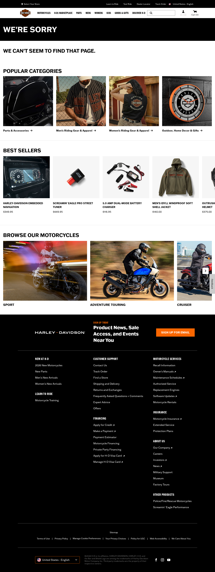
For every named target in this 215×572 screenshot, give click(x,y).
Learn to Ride (112, 4)
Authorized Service (164, 383)
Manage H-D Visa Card (107, 461)
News (156, 466)
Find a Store (100, 377)
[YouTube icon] (169, 560)
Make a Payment (103, 431)
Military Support (163, 472)
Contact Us (100, 365)
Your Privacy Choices (115, 538)
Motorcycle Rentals (164, 402)
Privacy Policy (61, 538)
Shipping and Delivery (106, 383)
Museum (158, 478)
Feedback (212, 284)
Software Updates (164, 396)
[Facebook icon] (156, 560)
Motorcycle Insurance (166, 418)
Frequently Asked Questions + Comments (118, 396)
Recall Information (164, 365)
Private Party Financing (107, 449)
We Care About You (181, 538)
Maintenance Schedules (167, 377)
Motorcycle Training (47, 400)
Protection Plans (163, 431)
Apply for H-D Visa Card (107, 455)
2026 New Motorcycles (48, 365)
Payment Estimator (104, 437)
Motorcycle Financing (106, 443)
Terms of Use (43, 538)
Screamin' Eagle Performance (171, 507)
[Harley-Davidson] (62, 332)
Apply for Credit (102, 424)
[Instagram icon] (162, 560)
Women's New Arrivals (48, 383)
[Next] (209, 187)
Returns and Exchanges (107, 389)
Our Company (161, 447)
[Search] (161, 13)
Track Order (160, 4)
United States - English (183, 4)
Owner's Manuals (163, 371)
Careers (157, 453)
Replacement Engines (166, 389)
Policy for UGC (138, 538)
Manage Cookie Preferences (87, 538)
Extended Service (163, 424)
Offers (97, 408)
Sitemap (114, 532)
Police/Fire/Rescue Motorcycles (172, 501)
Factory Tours (161, 484)
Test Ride (127, 4)
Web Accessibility (158, 538)
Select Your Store (32, 4)
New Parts (41, 371)
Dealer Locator (143, 4)
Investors (158, 459)
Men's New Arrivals (46, 377)
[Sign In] (183, 13)
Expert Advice (101, 402)
